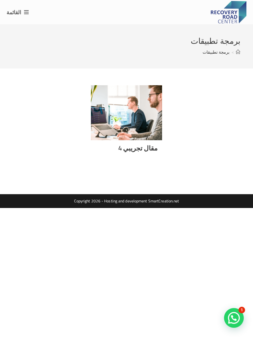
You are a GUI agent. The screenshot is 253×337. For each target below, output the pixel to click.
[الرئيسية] (238, 52)
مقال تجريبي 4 (138, 148)
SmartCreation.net (163, 201)
